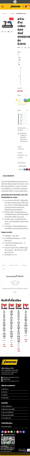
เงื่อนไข (21, 123)
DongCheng (21, 149)
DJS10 (3, 269)
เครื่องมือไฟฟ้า (21, 155)
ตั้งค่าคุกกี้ (21, 450)
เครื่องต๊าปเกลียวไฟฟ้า (14, 265)
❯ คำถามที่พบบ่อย (6, 418)
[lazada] (20, 432)
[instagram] (5, 432)
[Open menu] (2, 6)
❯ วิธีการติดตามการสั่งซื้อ (8, 409)
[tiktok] (14, 432)
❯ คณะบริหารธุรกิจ (6, 426)
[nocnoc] (23, 432)
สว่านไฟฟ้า (12, 13)
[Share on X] (27, 169)
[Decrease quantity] (23, 95)
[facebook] (2, 432)
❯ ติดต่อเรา (4, 392)
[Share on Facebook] (25, 169)
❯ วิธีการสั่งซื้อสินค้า (6, 406)
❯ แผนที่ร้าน (4, 395)
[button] (23, 6)
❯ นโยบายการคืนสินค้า (7, 412)
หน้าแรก (4, 13)
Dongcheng (24, 265)
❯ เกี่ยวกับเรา (4, 389)
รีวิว (15, 292)
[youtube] (8, 432)
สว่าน (26, 155)
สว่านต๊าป (4, 265)
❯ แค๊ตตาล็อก (5, 398)
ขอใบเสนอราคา (22, 104)
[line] (11, 432)
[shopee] (17, 432)
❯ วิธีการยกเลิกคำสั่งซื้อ (7, 415)
